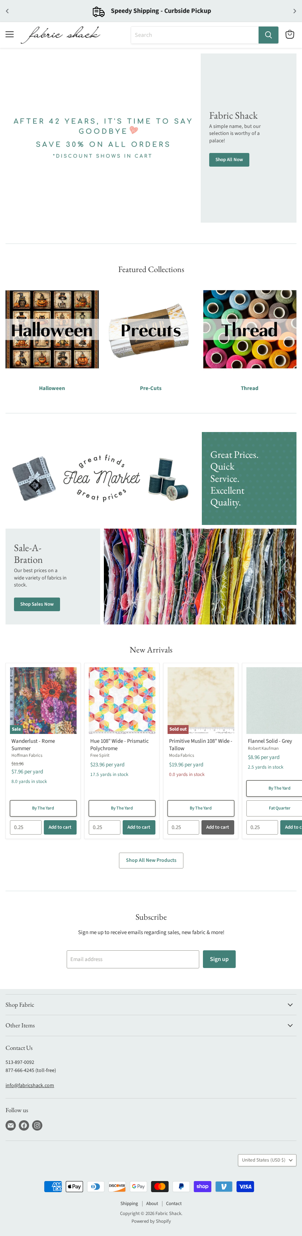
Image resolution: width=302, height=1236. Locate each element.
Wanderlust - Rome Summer (33, 744)
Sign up (219, 959)
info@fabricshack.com (30, 1085)
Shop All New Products (151, 860)
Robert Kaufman (263, 748)
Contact (174, 1203)
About (152, 1203)
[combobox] (195, 35)
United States (263, 1160)
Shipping (129, 1203)
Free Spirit (99, 755)
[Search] (268, 35)
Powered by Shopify (151, 1221)
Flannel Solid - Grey (270, 741)
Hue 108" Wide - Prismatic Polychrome (119, 744)
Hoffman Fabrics (26, 755)
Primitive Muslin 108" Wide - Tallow (200, 744)
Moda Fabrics (181, 755)
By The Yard (43, 808)
